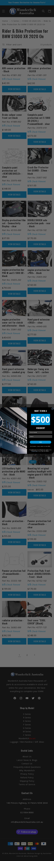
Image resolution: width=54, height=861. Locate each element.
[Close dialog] (52, 409)
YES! (40, 442)
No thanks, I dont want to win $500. (40, 446)
